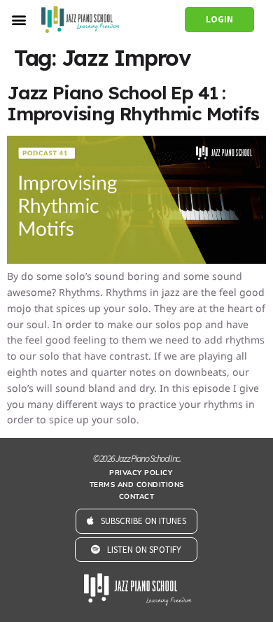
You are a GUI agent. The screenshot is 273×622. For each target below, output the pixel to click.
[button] (18, 19)
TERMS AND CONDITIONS (137, 485)
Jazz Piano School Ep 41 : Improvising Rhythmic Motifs (133, 103)
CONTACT (137, 497)
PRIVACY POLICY (140, 473)
